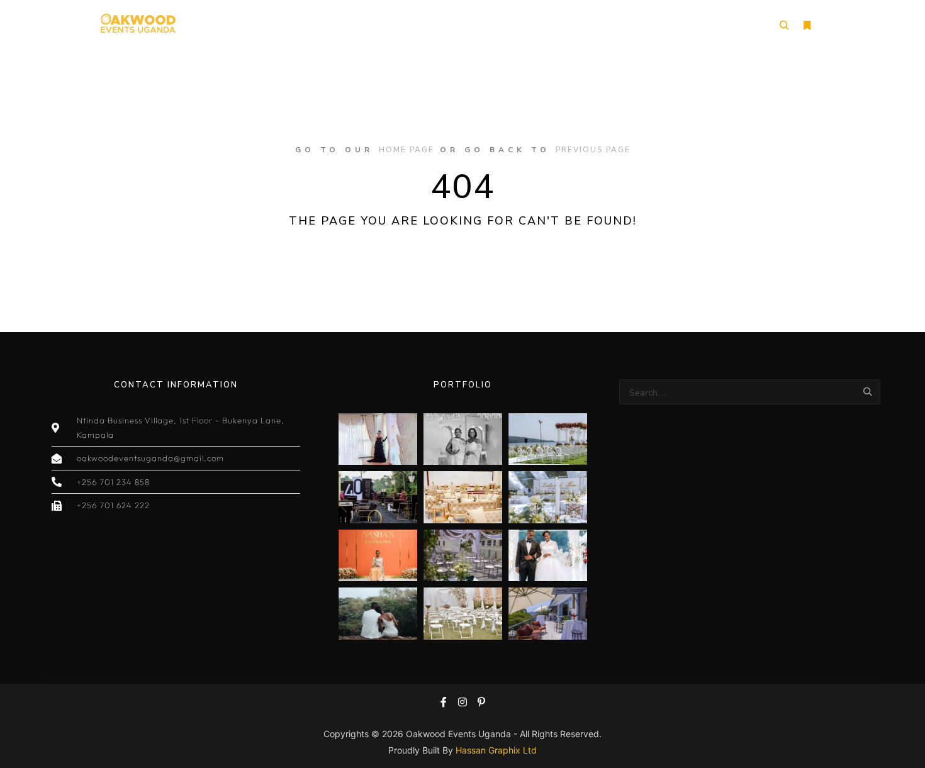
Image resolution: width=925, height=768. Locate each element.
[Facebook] (443, 702)
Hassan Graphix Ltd (496, 750)
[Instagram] (462, 702)
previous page (593, 150)
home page (406, 150)
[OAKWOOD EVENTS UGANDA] (137, 25)
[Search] (784, 26)
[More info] (806, 26)
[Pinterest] (481, 702)
